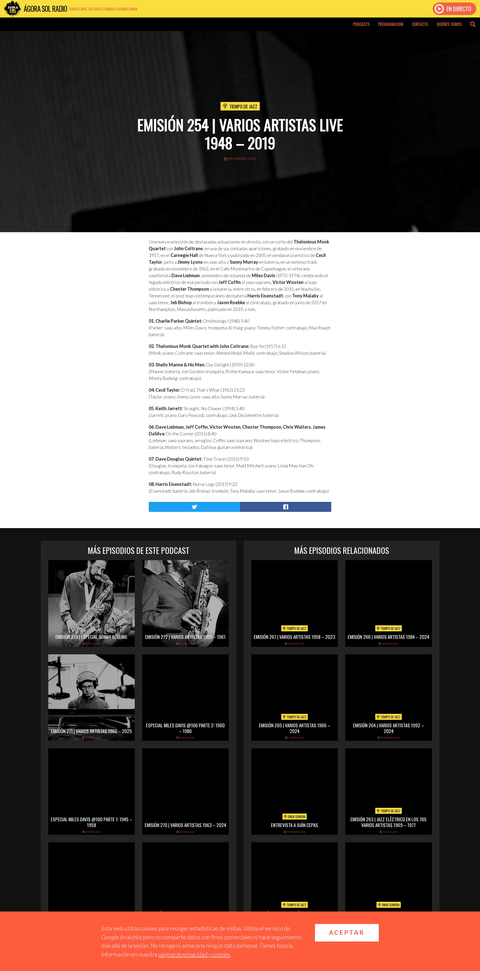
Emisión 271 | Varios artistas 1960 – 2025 (91, 730)
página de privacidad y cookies (194, 954)
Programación (390, 24)
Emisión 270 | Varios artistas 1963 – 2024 (185, 824)
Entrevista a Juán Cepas (294, 824)
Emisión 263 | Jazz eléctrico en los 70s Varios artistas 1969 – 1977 (388, 822)
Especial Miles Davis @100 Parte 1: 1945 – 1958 (91, 822)
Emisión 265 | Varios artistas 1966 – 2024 (294, 728)
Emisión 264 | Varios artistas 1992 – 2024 (388, 728)
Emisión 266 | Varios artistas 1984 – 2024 (388, 636)
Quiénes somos (449, 24)
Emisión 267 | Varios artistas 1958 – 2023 (294, 636)
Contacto (420, 24)
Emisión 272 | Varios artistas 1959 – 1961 (185, 636)
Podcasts (361, 24)
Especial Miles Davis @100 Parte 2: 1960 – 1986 (185, 728)
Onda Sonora (296, 816)
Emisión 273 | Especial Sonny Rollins (91, 636)
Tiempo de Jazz (243, 106)
